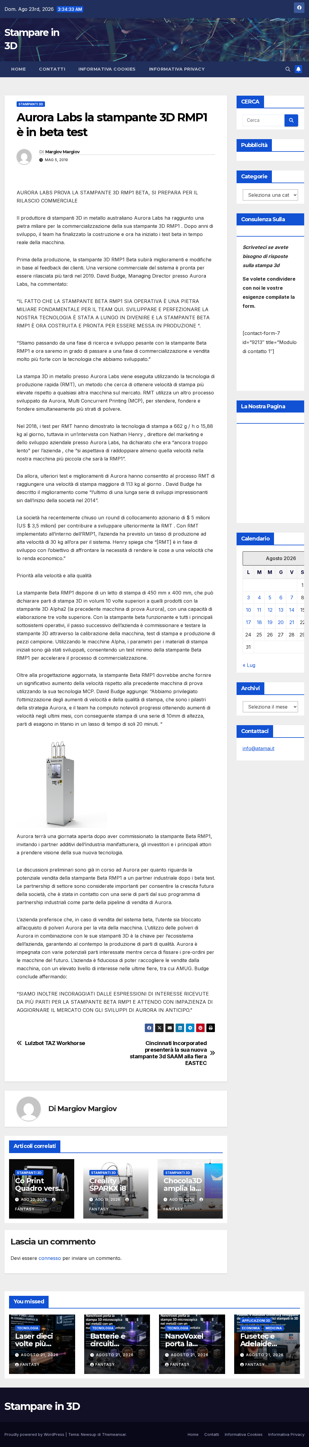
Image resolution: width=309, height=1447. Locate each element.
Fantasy (30, 1364)
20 (281, 622)
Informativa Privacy (177, 69)
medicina (274, 1328)
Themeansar (114, 1434)
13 (281, 610)
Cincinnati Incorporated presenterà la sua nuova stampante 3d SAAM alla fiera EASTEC (168, 1053)
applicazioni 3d (256, 1320)
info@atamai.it (258, 748)
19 (269, 622)
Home (18, 69)
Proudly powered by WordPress (35, 1434)
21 (291, 622)
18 (259, 622)
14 (292, 610)
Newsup (88, 1434)
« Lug (249, 665)
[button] (287, 69)
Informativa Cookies (107, 69)
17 (248, 622)
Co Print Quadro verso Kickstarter (39, 1188)
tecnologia (27, 1328)
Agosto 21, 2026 (40, 1355)
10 (248, 610)
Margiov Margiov (62, 152)
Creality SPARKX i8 (107, 1184)
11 (259, 610)
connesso (50, 1258)
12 (270, 610)
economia (251, 1328)
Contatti (52, 69)
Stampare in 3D (42, 1406)
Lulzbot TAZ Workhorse (55, 1043)
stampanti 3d (30, 104)
